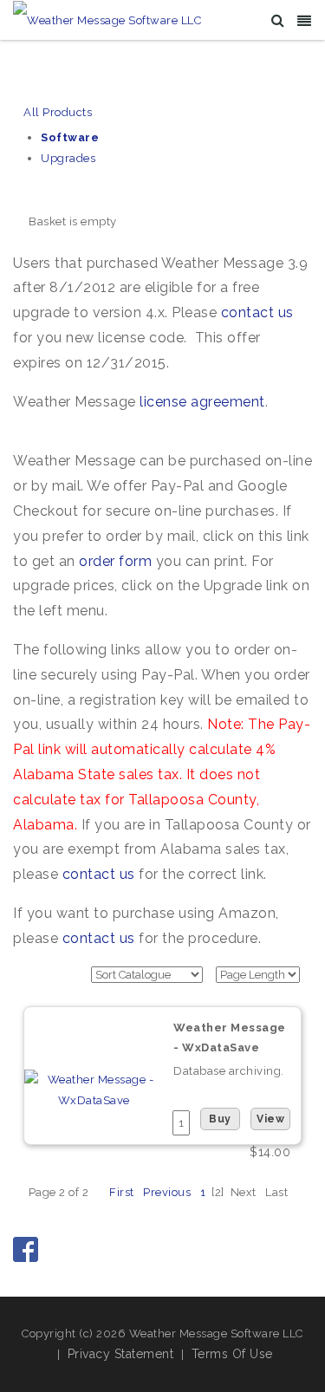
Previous (167, 1192)
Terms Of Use (232, 1354)
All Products (57, 112)
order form (115, 561)
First (121, 1192)
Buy (220, 1119)
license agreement (202, 402)
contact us (257, 312)
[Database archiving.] (93, 1089)
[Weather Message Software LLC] (107, 19)
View (270, 1119)
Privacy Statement (121, 1354)
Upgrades (68, 158)
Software (70, 137)
